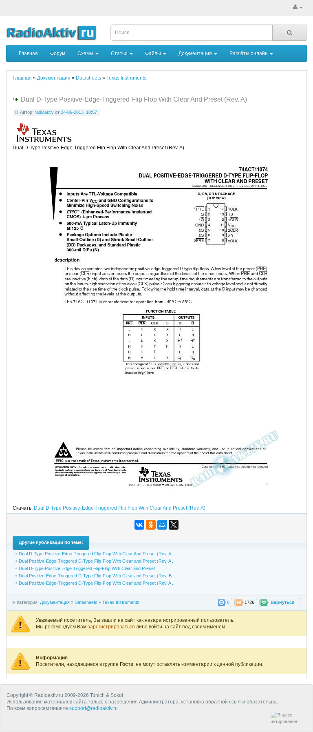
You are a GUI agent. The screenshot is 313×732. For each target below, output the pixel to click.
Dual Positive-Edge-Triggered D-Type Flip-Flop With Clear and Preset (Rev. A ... (97, 561)
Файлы (153, 53)
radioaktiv (44, 112)
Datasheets (86, 602)
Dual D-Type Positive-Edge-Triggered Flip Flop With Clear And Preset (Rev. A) (119, 508)
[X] (174, 525)
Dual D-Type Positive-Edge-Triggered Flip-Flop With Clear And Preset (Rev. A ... (97, 553)
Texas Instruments (120, 602)
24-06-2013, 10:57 (79, 112)
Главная (28, 53)
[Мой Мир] (162, 525)
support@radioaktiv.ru (93, 708)
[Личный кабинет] (298, 7)
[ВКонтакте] (139, 525)
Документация (196, 53)
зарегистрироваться (112, 627)
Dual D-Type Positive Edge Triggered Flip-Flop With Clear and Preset (87, 568)
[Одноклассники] (151, 525)
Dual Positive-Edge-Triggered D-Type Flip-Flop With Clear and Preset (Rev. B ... (97, 575)
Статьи (120, 53)
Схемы (86, 53)
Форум (57, 53)
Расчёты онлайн (249, 53)
